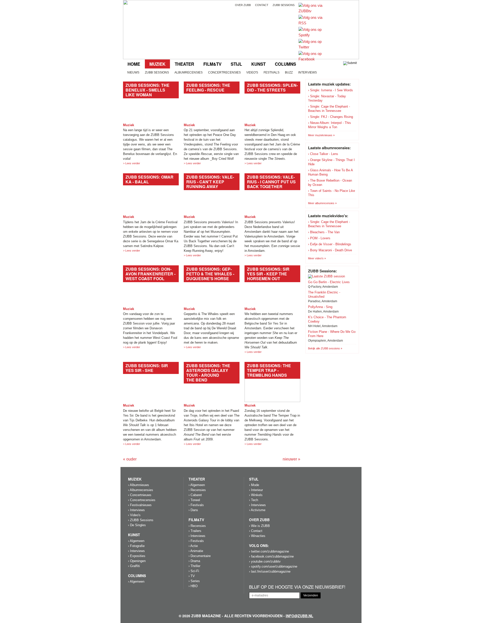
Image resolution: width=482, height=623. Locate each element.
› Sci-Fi (194, 571)
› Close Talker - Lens (323, 154)
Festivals (271, 72)
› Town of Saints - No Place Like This (331, 193)
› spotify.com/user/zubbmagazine (273, 566)
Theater (184, 64)
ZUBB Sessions (157, 72)
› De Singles (137, 525)
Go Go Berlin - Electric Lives (329, 282)
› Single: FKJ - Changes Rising (330, 117)
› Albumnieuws (138, 485)
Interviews (307, 72)
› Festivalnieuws (140, 505)
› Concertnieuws (139, 495)
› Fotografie (136, 546)
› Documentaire (200, 556)
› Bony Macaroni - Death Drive (330, 250)
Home (134, 64)
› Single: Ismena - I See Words (330, 90)
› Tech (253, 500)
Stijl (236, 64)
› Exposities (136, 556)
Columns (285, 64)
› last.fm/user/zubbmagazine (269, 571)
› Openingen (137, 561)
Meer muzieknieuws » (321, 135)
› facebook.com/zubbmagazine (271, 556)
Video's (252, 72)
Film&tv (212, 64)
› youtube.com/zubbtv (265, 561)
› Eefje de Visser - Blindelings (329, 244)
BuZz (289, 72)
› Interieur (256, 490)
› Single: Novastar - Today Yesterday (327, 98)
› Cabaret (195, 495)
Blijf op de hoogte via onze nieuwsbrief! (297, 587)
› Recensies (197, 490)
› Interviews (136, 510)
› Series (194, 581)
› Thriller (194, 566)
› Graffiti (134, 566)
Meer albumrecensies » (322, 203)
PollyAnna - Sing (320, 307)
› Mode (254, 485)
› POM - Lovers (319, 238)
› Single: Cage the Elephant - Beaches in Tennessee (329, 109)
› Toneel (194, 500)
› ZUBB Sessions (140, 520)
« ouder (130, 459)
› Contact (255, 531)
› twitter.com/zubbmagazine (269, 551)
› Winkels (256, 495)
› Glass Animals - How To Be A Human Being (330, 172)
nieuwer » (291, 459)
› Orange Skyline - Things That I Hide (331, 162)
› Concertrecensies (141, 500)
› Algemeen (136, 541)
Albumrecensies (188, 72)
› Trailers (195, 531)
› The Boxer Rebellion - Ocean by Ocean (330, 183)
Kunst (258, 64)
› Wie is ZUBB (259, 526)
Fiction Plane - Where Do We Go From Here (331, 334)
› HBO (193, 586)
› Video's (134, 515)
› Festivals (196, 505)
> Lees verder (131, 163)
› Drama (194, 561)
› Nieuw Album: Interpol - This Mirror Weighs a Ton (329, 125)
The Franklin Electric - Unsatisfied (324, 294)
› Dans (193, 510)
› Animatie (196, 551)
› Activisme (257, 510)
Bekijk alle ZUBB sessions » (325, 348)
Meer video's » (317, 258)
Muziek (157, 64)
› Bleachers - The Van (324, 232)
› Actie (193, 546)
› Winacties (257, 536)
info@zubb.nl (299, 615)
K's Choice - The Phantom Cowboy (327, 319)
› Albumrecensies (140, 490)
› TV (192, 576)
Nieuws (133, 72)
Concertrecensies (224, 72)
